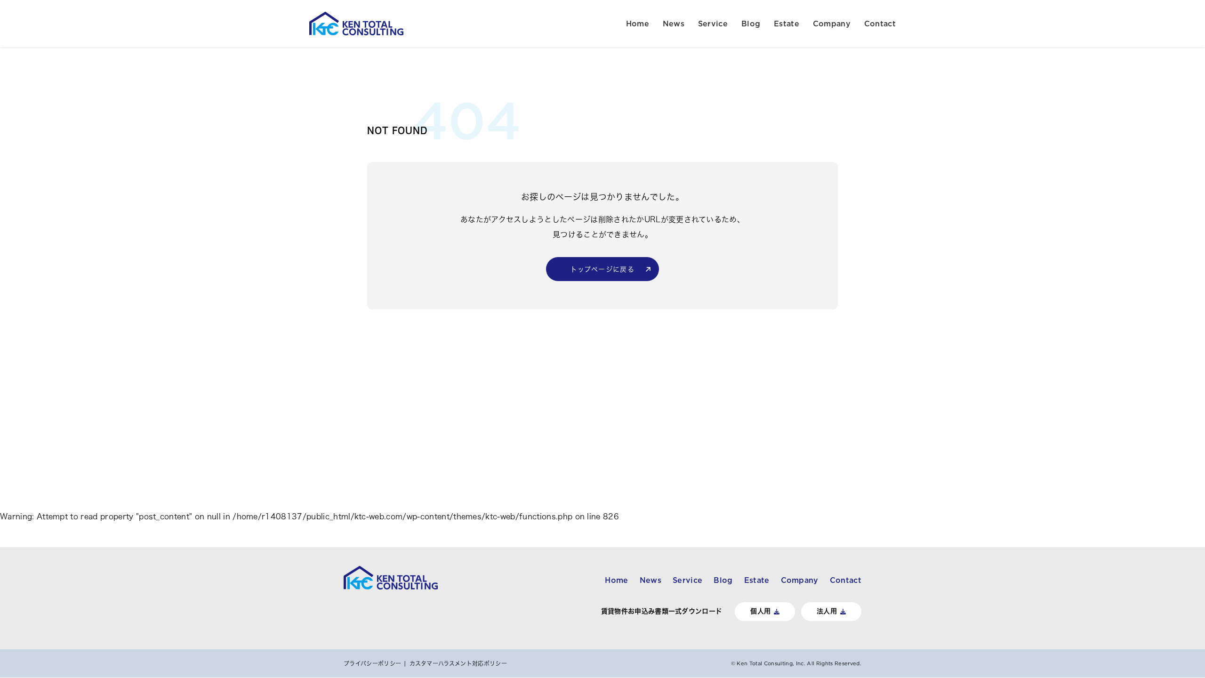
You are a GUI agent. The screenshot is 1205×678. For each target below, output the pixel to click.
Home (637, 23)
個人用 (760, 611)
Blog (750, 23)
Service (713, 23)
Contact (880, 23)
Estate (786, 23)
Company (832, 23)
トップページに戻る (602, 269)
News (673, 23)
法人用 (827, 611)
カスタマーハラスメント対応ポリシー (458, 663)
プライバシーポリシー (372, 663)
